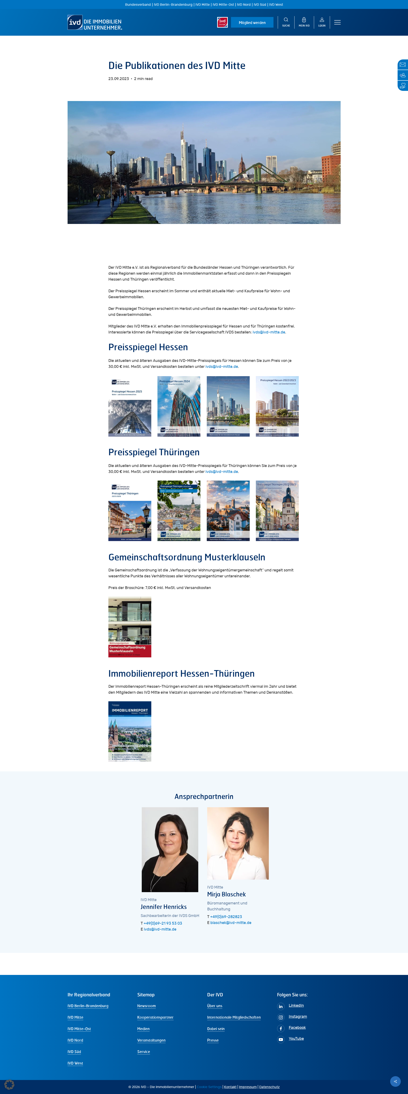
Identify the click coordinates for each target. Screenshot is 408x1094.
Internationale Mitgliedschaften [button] (234, 1017)
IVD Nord (244, 4)
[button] (337, 22)
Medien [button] (143, 1028)
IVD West (276, 4)
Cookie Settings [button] (209, 1087)
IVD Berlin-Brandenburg (173, 4)
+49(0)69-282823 (226, 917)
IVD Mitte (203, 4)
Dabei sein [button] (216, 1028)
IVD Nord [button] (75, 1040)
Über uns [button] (214, 1005)
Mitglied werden (252, 22)
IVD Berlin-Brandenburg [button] (88, 1005)
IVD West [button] (75, 1063)
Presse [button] (213, 1040)
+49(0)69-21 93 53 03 (163, 923)
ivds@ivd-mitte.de (269, 332)
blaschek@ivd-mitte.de (230, 923)
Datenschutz (269, 1087)
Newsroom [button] (146, 1005)
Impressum (248, 1087)
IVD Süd (260, 4)
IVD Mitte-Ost (223, 4)
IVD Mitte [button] (75, 1017)
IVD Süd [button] (74, 1051)
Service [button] (143, 1051)
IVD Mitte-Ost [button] (79, 1028)
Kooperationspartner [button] (155, 1017)
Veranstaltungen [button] (151, 1040)
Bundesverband (138, 4)
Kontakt (230, 1087)
